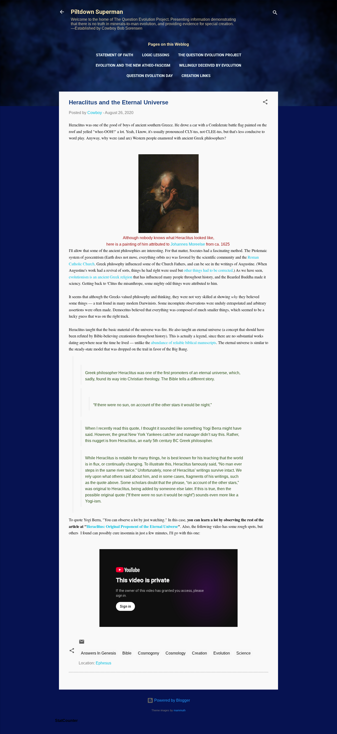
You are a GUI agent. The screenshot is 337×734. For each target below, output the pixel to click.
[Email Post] (82, 643)
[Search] (275, 13)
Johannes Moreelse (187, 244)
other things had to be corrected (208, 270)
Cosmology (176, 653)
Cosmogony (148, 653)
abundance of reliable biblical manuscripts (183, 342)
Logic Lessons (155, 55)
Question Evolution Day (150, 76)
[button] (265, 103)
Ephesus (103, 663)
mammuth (180, 710)
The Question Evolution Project (209, 55)
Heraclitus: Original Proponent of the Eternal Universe (132, 526)
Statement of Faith (114, 55)
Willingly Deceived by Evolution (210, 65)
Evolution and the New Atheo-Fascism (133, 65)
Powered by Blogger (171, 700)
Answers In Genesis (98, 653)
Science (243, 653)
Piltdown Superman (97, 11)
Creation (199, 653)
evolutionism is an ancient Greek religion (100, 276)
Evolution (221, 653)
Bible (126, 653)
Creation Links (196, 76)
